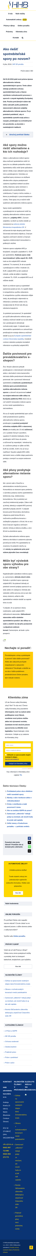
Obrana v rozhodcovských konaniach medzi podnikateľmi (18, 1131)
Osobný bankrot (10, 1047)
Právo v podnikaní (11, 1057)
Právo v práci (9, 1063)
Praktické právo (10, 1052)
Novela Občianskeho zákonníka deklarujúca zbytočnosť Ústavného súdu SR (17, 1013)
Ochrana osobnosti (11, 1041)
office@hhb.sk (8, 1144)
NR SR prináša (18, 64)
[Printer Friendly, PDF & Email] (4, 641)
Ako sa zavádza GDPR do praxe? (19, 810)
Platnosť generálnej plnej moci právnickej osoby (18, 1221)
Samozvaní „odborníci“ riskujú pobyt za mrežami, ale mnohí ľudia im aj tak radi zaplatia (20, 817)
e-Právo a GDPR (11, 1031)
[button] (22, 38)
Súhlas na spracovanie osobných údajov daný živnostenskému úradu (18, 1107)
